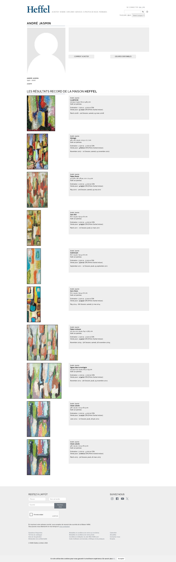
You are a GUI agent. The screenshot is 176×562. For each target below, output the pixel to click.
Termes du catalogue (35, 535)
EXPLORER (70, 12)
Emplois (112, 539)
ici (114, 558)
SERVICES (78, 12)
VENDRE (63, 12)
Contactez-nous (115, 537)
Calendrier (113, 533)
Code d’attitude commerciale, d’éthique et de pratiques (86, 539)
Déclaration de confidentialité (37, 539)
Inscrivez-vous (60, 506)
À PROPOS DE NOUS (90, 12)
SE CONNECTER (132, 7)
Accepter (121, 558)
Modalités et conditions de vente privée (81, 535)
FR (144, 7)
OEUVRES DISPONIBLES (123, 56)
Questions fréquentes (35, 533)
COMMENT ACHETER (81, 56)
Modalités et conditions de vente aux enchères (84, 533)
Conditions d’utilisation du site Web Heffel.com (84, 537)
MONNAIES (103, 12)
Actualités (113, 535)
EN (140, 7)
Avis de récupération (35, 537)
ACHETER (55, 12)
